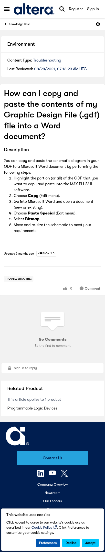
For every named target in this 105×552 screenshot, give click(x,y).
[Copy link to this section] (32, 150)
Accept (90, 543)
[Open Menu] (97, 24)
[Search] (62, 9)
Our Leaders (52, 501)
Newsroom (53, 493)
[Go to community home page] (34, 9)
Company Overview (52, 484)
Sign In (93, 9)
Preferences (48, 543)
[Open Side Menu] (6, 9)
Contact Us (52, 458)
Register (76, 9)
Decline (70, 543)
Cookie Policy (42, 527)
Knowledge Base (19, 24)
